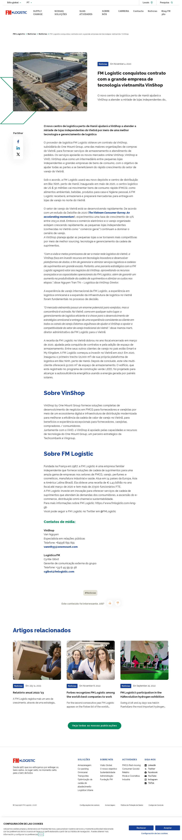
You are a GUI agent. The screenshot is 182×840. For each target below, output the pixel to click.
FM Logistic (19, 34)
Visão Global (106, 765)
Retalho (125, 772)
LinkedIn (152, 765)
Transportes (83, 776)
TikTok (151, 783)
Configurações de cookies (89, 805)
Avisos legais (110, 805)
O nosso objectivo (108, 769)
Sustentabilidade (107, 772)
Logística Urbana (85, 790)
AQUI (41, 834)
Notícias (32, 34)
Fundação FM (106, 779)
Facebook (152, 772)
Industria (126, 779)
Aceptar (168, 828)
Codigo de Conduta (156, 805)
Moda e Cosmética (131, 776)
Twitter (151, 769)
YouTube (152, 776)
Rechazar (141, 828)
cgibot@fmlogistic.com (59, 571)
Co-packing (83, 769)
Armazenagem (84, 765)
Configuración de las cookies (154, 833)
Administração (106, 776)
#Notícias (90, 592)
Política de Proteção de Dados (132, 805)
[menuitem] (41, 13)
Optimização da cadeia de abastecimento (85, 783)
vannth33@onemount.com (61, 546)
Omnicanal (83, 772)
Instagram (153, 779)
